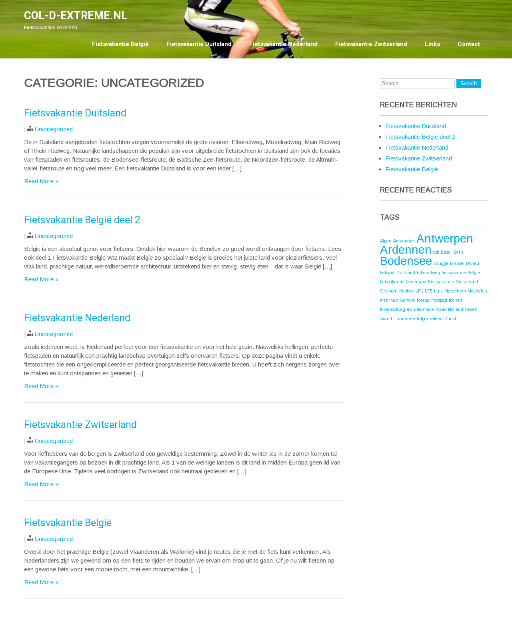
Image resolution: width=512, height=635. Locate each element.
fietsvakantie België (461, 272)
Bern (458, 252)
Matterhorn (455, 290)
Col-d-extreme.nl (75, 15)
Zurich (451, 318)
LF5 (428, 290)
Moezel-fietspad (432, 300)
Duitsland (405, 272)
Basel (446, 252)
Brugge (441, 263)
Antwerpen (444, 238)
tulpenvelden (430, 318)
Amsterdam (404, 240)
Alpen (386, 240)
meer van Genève (397, 300)
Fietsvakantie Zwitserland (371, 44)
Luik (438, 290)
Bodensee (406, 260)
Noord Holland (449, 309)
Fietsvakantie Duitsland (199, 44)
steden (471, 309)
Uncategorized (54, 129)
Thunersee (404, 318)
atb (436, 252)
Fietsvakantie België (120, 44)
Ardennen (406, 249)
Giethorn (389, 290)
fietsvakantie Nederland (403, 281)
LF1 (419, 290)
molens (455, 300)
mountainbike (420, 309)
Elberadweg (428, 272)
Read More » (41, 181)
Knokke (406, 290)
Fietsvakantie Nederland (283, 44)
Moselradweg (392, 309)
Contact (469, 44)
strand (386, 318)
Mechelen (477, 290)
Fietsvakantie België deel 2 (82, 220)
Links (432, 44)
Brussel (457, 263)
